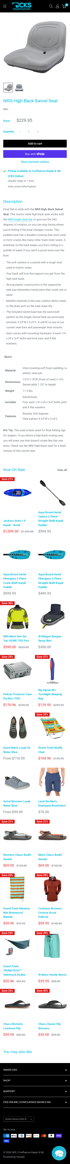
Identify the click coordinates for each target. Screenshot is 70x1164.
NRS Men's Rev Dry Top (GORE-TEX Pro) (16, 638)
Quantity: (8, 131)
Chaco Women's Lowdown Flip (13, 1026)
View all (62, 470)
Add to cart (35, 143)
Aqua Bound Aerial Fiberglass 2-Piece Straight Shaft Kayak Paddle (50, 581)
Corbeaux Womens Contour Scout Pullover (50, 913)
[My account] (57, 6)
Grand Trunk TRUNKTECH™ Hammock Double (14, 970)
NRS (5, 109)
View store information (22, 186)
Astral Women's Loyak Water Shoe (16, 803)
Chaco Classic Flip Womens (49, 1026)
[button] (59, 1153)
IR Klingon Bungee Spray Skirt (49, 638)
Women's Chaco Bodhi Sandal (17, 857)
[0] (64, 6)
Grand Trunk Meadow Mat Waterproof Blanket (16, 913)
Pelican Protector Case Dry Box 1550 (17, 696)
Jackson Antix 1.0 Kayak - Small (14, 523)
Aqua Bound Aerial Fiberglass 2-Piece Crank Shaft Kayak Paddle (14, 581)
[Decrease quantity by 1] (20, 131)
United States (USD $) (16, 1119)
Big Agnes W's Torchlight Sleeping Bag (50, 694)
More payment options (35, 161)
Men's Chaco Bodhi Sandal (50, 857)
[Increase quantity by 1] (37, 131)
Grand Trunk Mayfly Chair (50, 749)
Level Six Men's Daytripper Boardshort (52, 803)
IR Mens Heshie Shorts (52, 974)
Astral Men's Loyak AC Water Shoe (17, 749)
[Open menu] (5, 6)
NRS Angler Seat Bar (20, 219)
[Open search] (51, 6)
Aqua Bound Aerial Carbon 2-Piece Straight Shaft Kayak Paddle (50, 519)
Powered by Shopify (14, 1156)
